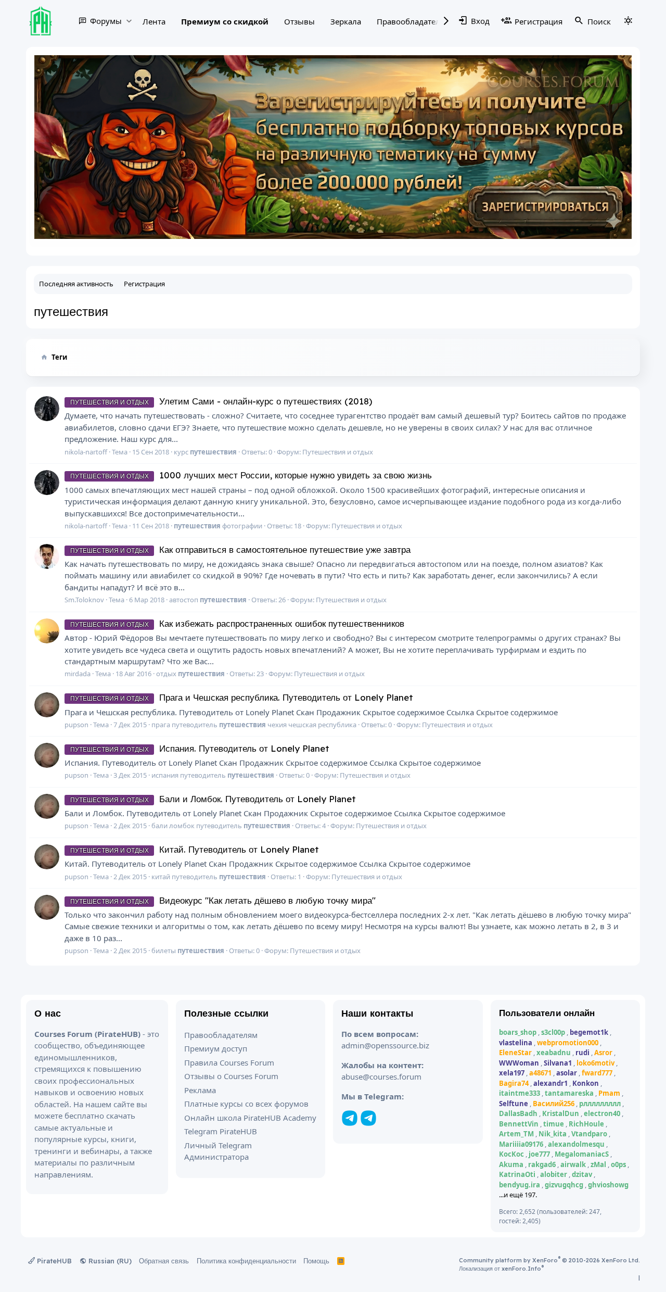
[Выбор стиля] (628, 20)
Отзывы (299, 21)
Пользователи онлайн (547, 1012)
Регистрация (144, 283)
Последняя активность (76, 283)
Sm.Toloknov (84, 599)
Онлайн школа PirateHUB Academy (250, 1117)
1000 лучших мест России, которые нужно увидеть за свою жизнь (251, 475)
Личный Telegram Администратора (218, 1151)
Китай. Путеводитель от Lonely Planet (194, 849)
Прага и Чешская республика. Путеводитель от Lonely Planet (241, 697)
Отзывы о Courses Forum (231, 1076)
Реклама (200, 1090)
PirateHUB (53, 1261)
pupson (76, 724)
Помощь (316, 1261)
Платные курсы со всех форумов (246, 1103)
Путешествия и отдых (337, 452)
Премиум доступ (215, 1048)
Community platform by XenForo (549, 1260)
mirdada (78, 673)
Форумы (106, 21)
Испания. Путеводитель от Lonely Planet (199, 748)
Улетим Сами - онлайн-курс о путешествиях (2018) (221, 401)
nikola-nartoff (86, 452)
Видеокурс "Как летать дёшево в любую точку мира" (223, 900)
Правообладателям (413, 21)
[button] (129, 20)
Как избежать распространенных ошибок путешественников (237, 623)
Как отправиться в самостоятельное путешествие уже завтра (240, 549)
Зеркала (345, 21)
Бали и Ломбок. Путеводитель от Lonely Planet (213, 798)
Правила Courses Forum (229, 1062)
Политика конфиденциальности (246, 1261)
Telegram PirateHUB (220, 1131)
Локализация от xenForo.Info (501, 1268)
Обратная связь (164, 1261)
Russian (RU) (109, 1261)
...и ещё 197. (518, 1194)
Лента (154, 21)
